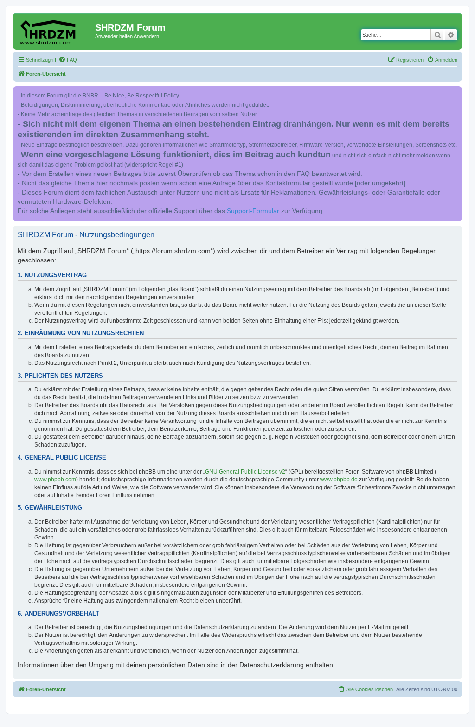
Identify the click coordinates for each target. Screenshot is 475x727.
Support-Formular (253, 211)
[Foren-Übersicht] (55, 30)
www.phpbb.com (55, 479)
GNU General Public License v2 (245, 471)
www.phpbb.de (339, 479)
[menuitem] (67, 59)
